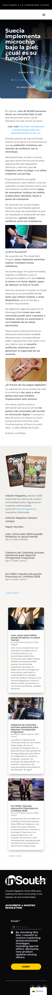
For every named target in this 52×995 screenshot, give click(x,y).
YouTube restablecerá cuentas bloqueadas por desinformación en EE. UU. (27, 129)
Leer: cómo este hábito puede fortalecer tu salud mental (24, 535)
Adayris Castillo (19, 734)
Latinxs (23, 560)
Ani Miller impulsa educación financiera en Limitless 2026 (23, 575)
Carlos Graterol (19, 642)
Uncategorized (33, 80)
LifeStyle (24, 539)
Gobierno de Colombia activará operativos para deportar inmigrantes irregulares (24, 555)
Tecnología (19, 80)
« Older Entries (12, 593)
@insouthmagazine (23, 509)
